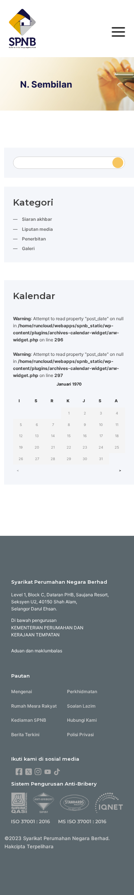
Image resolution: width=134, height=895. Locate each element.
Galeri (28, 248)
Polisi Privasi (80, 734)
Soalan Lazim (81, 706)
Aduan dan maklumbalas (36, 650)
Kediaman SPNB (28, 720)
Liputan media (37, 229)
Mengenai (21, 691)
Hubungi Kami (82, 720)
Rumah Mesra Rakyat (34, 706)
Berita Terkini (25, 734)
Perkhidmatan (82, 691)
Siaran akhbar (37, 219)
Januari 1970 (69, 384)
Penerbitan (34, 239)
